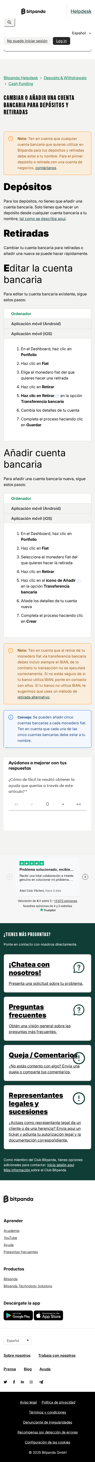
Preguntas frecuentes (21, 1252)
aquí (70, 1165)
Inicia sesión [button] (57, 1165)
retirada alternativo (33, 697)
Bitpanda (11, 1279)
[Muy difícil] (16, 804)
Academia (11, 1231)
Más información (17, 1170)
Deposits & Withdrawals (65, 77)
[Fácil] (63, 804)
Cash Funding (21, 83)
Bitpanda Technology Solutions (28, 1286)
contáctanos (45, 167)
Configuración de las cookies (47, 1442)
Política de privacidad (58, 1402)
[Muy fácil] (78, 804)
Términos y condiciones (47, 1412)
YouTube (10, 1238)
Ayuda (9, 1245)
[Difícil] (32, 804)
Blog (28, 1369)
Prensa (10, 1369)
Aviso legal (28, 1402)
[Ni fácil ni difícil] (47, 804)
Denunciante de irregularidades (47, 1422)
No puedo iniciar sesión (27, 41)
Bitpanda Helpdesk (21, 77)
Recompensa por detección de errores (48, 1432)
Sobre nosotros (17, 1355)
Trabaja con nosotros (57, 1355)
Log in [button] (61, 41)
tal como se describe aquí (42, 218)
